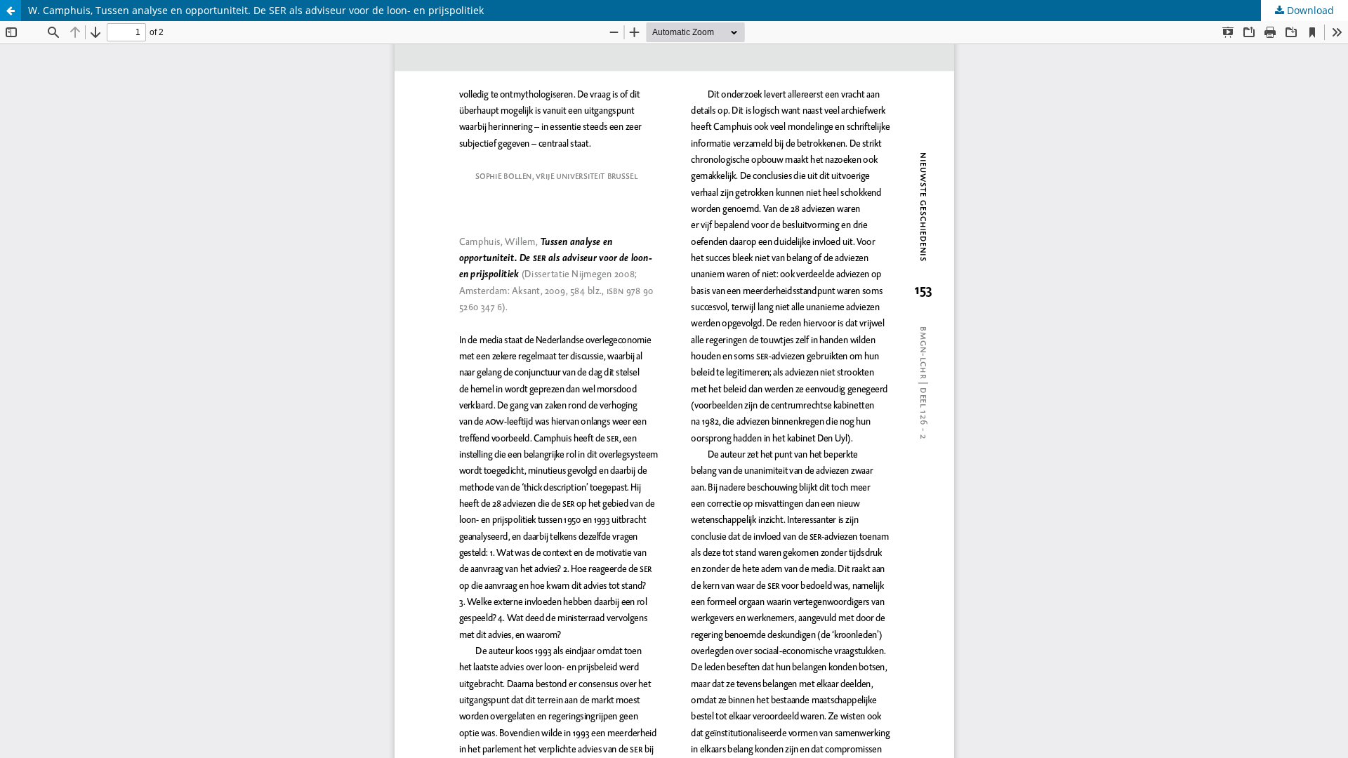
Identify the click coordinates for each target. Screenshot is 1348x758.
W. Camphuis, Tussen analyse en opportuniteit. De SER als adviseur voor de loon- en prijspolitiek (256, 10)
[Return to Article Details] (10, 10)
